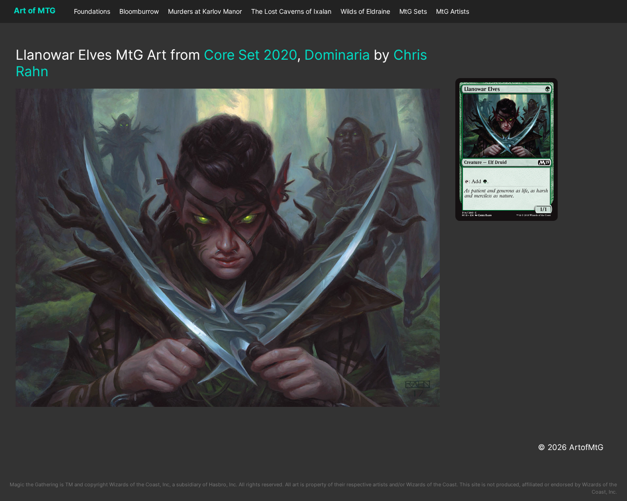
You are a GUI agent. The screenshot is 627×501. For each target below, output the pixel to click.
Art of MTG (35, 10)
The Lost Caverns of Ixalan (291, 11)
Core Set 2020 (250, 54)
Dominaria (337, 54)
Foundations (92, 11)
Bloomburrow (139, 11)
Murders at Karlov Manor (205, 11)
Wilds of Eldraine (365, 11)
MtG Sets (413, 11)
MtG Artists (452, 11)
